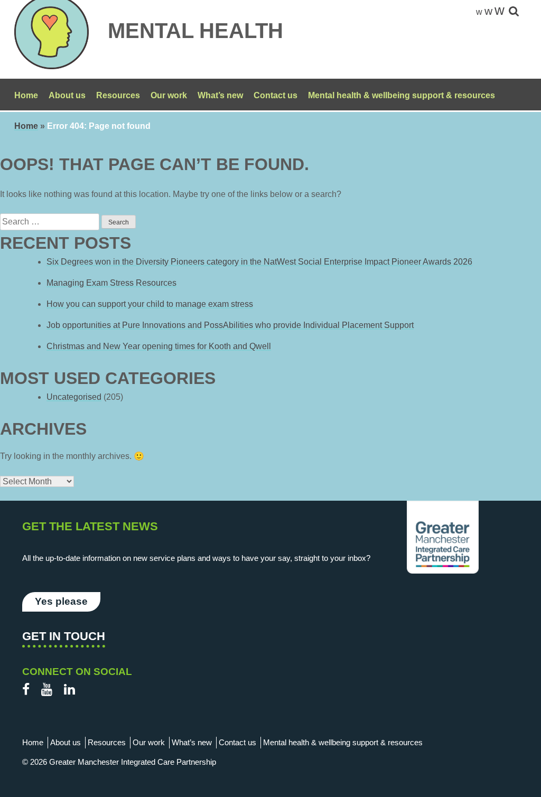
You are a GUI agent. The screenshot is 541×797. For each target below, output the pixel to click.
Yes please (61, 601)
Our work (169, 95)
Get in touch (63, 636)
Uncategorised (73, 396)
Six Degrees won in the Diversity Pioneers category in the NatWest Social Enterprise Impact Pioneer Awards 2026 (259, 261)
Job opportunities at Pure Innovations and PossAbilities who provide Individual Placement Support (230, 325)
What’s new (220, 95)
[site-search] (514, 11)
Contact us (275, 95)
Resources (118, 95)
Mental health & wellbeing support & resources (401, 95)
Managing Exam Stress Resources (111, 282)
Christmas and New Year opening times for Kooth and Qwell (158, 346)
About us (67, 95)
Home (26, 95)
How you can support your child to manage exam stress (149, 303)
